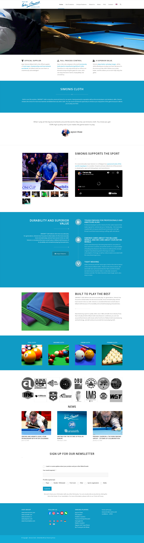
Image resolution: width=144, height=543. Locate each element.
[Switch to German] (65, 521)
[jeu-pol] (32, 355)
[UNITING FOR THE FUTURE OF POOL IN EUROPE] (72, 423)
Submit (47, 489)
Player (47, 483)
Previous (26, 123)
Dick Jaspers (78, 514)
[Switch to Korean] (54, 524)
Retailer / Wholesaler (59, 483)
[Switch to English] (50, 521)
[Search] (120, 4)
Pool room (73, 483)
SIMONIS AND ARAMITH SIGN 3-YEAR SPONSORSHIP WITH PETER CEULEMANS (35, 437)
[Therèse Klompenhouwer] (54, 194)
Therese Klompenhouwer (82, 519)
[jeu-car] (85, 355)
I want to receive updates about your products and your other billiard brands (67, 466)
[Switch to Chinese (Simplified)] (57, 521)
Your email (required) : (49, 470)
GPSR (111, 514)
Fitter (81, 483)
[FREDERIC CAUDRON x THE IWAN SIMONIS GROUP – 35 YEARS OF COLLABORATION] (107, 423)
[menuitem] (61, 4)
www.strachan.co (27, 517)
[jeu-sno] (58, 355)
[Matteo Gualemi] (26, 201)
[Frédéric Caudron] (45, 194)
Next (118, 123)
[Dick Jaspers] (36, 194)
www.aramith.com (27, 514)
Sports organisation (93, 483)
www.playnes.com (27, 519)
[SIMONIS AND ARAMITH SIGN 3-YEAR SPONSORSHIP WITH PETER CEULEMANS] (36, 423)
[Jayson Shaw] (45, 171)
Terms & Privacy (106, 510)
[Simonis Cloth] (31, 4)
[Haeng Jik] (64, 194)
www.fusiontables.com (28, 521)
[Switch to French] (54, 521)
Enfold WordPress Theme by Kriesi (46, 538)
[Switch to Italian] (50, 524)
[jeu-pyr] (112, 355)
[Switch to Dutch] (61, 521)
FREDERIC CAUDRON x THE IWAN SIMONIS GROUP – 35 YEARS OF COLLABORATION (107, 437)
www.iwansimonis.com (28, 512)
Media (105, 483)
